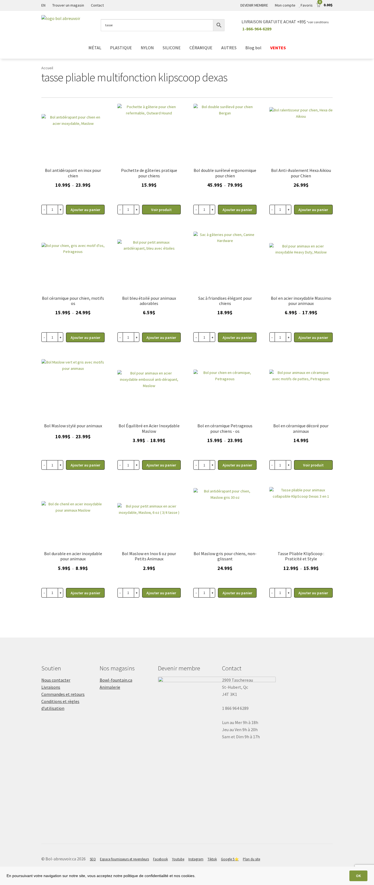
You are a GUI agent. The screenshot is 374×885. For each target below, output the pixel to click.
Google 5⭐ (230, 859)
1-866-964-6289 (256, 28)
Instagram (195, 859)
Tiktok (212, 859)
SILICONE (172, 47)
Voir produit (161, 209)
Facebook (160, 859)
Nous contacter (55, 680)
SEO (93, 859)
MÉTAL (94, 47)
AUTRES (229, 47)
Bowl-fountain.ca (116, 680)
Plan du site (251, 859)
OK (358, 875)
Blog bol (253, 47)
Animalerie (110, 687)
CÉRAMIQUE (200, 47)
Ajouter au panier (85, 209)
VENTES (278, 47)
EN (43, 5)
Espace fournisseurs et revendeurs (124, 859)
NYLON (147, 47)
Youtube (178, 859)
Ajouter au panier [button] (161, 337)
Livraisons (50, 687)
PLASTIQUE (121, 47)
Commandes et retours (63, 694)
